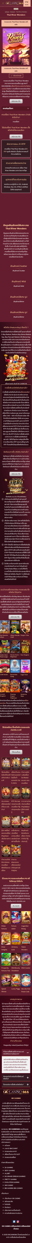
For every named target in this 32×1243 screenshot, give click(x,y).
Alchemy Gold (14, 948)
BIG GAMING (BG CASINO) (14, 1188)
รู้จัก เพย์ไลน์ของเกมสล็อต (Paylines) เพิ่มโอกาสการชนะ (6, 836)
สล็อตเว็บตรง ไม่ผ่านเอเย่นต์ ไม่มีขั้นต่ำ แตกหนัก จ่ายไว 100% (16, 777)
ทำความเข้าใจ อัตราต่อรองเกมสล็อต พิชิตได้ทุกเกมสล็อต (5, 865)
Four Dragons (25, 655)
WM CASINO (9, 1185)
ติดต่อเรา (8, 1207)
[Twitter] (14, 1221)
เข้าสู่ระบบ (26, 3)
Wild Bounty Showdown (15, 969)
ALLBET (7, 1173)
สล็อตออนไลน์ (25, 392)
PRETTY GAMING (11, 1179)
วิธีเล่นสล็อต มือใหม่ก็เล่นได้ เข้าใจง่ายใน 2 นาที (6, 776)
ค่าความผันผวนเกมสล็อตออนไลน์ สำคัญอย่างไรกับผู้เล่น (15, 865)
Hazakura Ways (24, 695)
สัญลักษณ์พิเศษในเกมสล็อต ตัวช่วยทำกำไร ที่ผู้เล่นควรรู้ (25, 836)
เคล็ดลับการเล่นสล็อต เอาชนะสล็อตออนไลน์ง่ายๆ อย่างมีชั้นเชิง (15, 836)
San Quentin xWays (4, 636)
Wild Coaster (25, 968)
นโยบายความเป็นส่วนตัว (12, 1210)
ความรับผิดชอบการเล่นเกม (13, 1213)
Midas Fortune (4, 927)
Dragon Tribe (25, 635)
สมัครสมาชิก (16, 101)
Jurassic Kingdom (3, 695)
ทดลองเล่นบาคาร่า (11, 1151)
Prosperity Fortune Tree (5, 969)
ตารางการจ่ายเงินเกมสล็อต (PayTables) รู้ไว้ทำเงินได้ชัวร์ (26, 806)
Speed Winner (3, 990)
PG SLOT (16, 9)
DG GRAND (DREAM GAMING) (15, 1176)
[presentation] (5, 626)
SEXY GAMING (10, 1170)
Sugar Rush (24, 675)
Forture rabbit (13, 927)
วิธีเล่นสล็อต (16, 752)
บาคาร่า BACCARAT (11, 1148)
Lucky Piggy (15, 989)
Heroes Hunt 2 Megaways (14, 656)
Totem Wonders (24, 948)
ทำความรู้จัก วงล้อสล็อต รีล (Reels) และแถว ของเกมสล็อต (25, 777)
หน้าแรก (7, 12)
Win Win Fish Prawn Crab (25, 990)
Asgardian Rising (25, 927)
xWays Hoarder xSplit (15, 636)
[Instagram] (17, 1221)
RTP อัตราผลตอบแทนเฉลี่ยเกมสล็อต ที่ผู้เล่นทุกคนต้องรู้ (16, 806)
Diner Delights (4, 948)
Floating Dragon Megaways (13, 696)
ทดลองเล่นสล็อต (10, 1157)
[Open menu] (3, 3)
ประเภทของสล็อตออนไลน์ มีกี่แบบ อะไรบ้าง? (5, 805)
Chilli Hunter (4, 674)
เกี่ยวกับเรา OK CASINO (12, 1198)
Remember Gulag (13, 675)
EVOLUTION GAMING (12, 1182)
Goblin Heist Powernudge (4, 656)
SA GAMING (9, 1167)
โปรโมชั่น (7, 1204)
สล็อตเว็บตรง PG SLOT (12, 1154)
